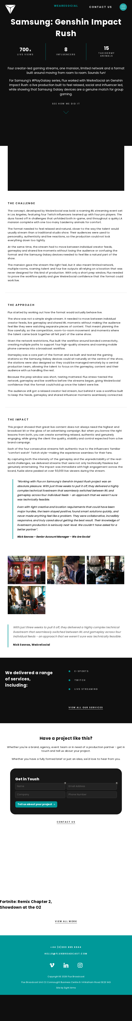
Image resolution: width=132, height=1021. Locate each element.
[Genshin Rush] (26, 570)
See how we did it (66, 103)
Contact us (100, 7)
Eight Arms (70, 987)
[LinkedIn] (66, 965)
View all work (66, 921)
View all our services (86, 707)
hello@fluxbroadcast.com (66, 953)
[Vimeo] (52, 965)
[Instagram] (80, 965)
